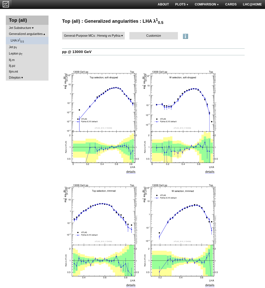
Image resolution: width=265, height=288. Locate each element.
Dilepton (15, 77)
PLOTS (180, 4)
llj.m (12, 60)
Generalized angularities (26, 34)
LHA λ (17, 40)
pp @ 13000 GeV (77, 52)
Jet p (13, 47)
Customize (153, 35)
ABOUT (163, 4)
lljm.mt (13, 71)
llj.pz (12, 65)
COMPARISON (205, 4)
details (130, 171)
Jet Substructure (20, 28)
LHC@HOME (252, 4)
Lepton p (16, 54)
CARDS (231, 4)
